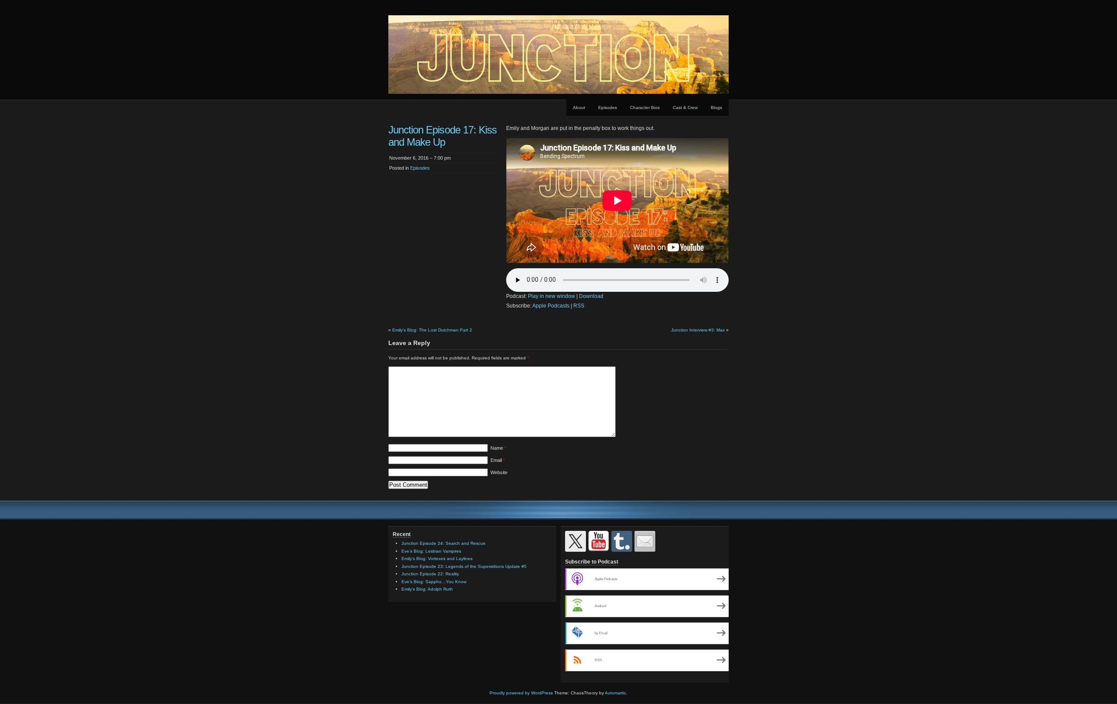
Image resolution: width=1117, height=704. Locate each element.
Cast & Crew (685, 107)
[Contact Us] (644, 541)
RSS (578, 306)
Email (497, 460)
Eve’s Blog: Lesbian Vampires (431, 551)
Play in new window (551, 296)
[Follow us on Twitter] (575, 541)
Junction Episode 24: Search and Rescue (443, 543)
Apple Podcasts (550, 306)
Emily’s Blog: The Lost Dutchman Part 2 (432, 330)
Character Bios (645, 107)
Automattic (615, 692)
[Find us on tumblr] (621, 541)
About (579, 107)
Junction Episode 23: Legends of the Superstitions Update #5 (464, 566)
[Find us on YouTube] (598, 541)
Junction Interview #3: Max (698, 330)
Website (498, 472)
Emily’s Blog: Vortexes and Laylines (437, 558)
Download (591, 296)
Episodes (607, 107)
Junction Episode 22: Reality (430, 573)
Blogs (716, 107)
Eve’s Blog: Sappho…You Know (433, 581)
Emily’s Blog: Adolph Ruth (427, 589)
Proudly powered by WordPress (521, 692)
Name (498, 448)
